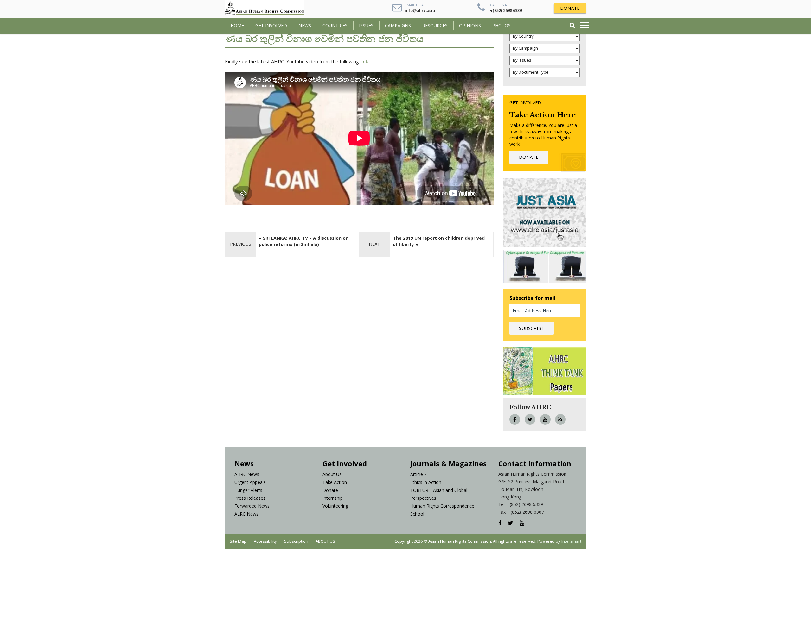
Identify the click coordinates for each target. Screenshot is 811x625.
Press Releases (249, 498)
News (304, 25)
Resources (435, 25)
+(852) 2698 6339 (506, 10)
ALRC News (246, 514)
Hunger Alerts (248, 490)
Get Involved (271, 25)
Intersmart (571, 541)
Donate (330, 490)
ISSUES (366, 25)
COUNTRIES (335, 25)
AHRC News (246, 474)
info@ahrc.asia (420, 10)
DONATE (570, 8)
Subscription (296, 541)
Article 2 (418, 474)
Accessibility (265, 541)
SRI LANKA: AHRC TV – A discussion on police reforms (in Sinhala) (303, 241)
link (364, 61)
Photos (501, 25)
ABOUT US (325, 541)
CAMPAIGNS (398, 25)
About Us (332, 474)
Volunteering (335, 506)
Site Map (238, 541)
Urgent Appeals (250, 482)
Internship (332, 498)
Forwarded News (252, 506)
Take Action (334, 482)
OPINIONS (470, 25)
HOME (237, 25)
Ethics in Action (425, 482)
